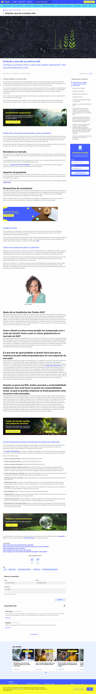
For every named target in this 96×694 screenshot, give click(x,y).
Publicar (60, 599)
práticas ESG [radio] (37, 569)
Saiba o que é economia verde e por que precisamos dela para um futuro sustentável (26, 546)
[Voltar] (4, 13)
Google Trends (7, 182)
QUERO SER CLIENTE (89, 1)
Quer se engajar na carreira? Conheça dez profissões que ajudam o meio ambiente (25, 551)
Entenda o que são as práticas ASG (20, 13)
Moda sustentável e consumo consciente (14, 548)
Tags (4, 567)
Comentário (7, 587)
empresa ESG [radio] (12, 569)
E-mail (37, 580)
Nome (5, 580)
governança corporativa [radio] (24, 569)
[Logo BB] (2, 1)
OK (90, 689)
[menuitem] (7, 5)
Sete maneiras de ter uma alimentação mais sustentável (18, 545)
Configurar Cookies (79, 689)
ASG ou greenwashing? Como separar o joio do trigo (17, 550)
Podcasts (29, 1)
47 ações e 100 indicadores (12, 451)
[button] (32, 560)
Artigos (15, 1)
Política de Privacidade (18, 689)
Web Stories (22, 1)
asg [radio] (5, 569)
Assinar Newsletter (80, 173)
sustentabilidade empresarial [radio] (50, 569)
